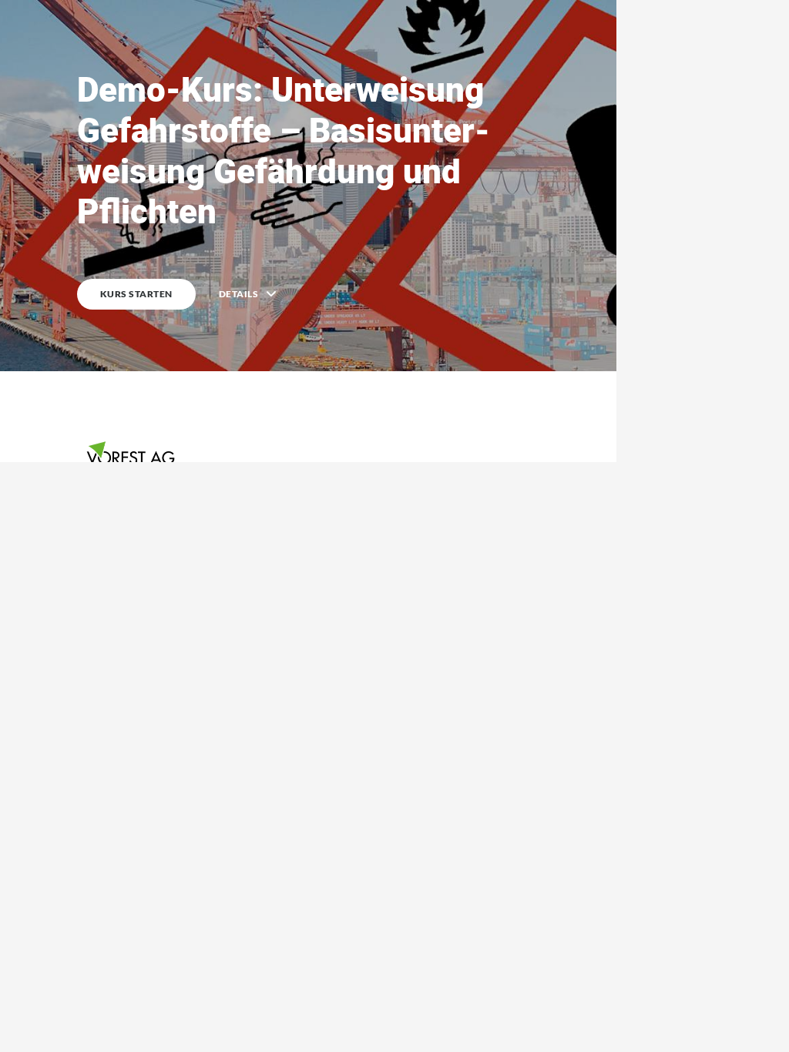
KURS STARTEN (136, 294)
